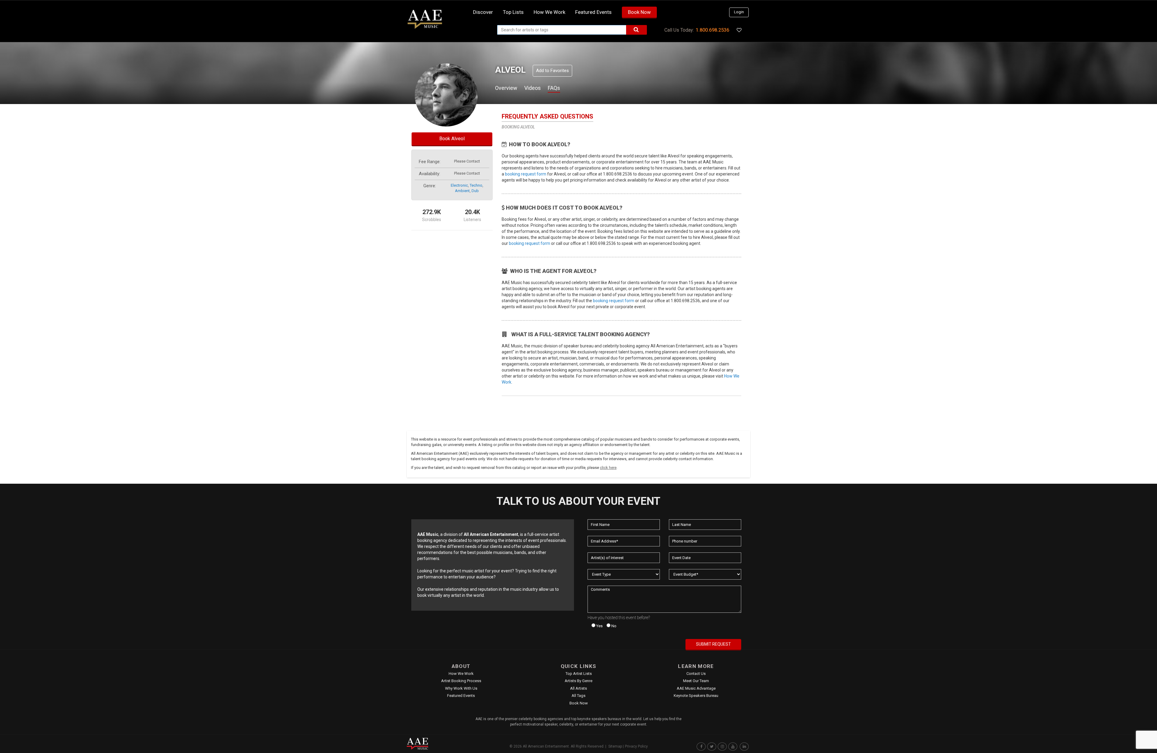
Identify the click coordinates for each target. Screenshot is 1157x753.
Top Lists (513, 12)
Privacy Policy (636, 746)
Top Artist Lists (579, 673)
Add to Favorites (552, 70)
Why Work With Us (461, 688)
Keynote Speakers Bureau (696, 695)
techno (476, 185)
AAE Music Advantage (696, 688)
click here (608, 467)
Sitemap (615, 746)
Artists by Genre (578, 681)
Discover (483, 12)
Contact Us (696, 673)
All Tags (578, 695)
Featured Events (593, 12)
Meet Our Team (696, 681)
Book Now (639, 12)
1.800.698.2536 (712, 30)
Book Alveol (452, 138)
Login (739, 12)
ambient (462, 190)
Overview (506, 88)
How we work (549, 12)
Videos (532, 88)
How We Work (461, 673)
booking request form (525, 174)
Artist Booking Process (461, 681)
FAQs (554, 88)
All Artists (578, 688)
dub (475, 190)
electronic (459, 185)
